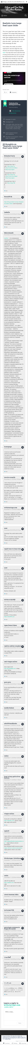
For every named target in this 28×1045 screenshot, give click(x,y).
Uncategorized (9, 121)
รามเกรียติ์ (7, 957)
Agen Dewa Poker (10, 625)
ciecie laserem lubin (11, 894)
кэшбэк (6, 238)
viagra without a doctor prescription (13, 848)
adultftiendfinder (10, 723)
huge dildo (20, 125)
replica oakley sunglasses (13, 646)
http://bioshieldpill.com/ (10, 668)
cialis (6, 875)
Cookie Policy (8, 1038)
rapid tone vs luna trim (12, 549)
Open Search (25, 15)
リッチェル (7, 983)
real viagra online (10, 661)
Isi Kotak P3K (9, 910)
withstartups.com (10, 508)
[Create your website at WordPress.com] (14, 1)
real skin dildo (17, 127)
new (5, 528)
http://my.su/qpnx (10, 178)
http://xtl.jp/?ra (11, 166)
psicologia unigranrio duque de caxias (12, 928)
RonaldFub (8, 197)
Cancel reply (8, 1007)
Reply (22, 156)
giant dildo (8, 125)
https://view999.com (9, 616)
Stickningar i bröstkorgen (13, 858)
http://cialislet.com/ (9, 882)
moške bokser (9, 708)
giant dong (14, 125)
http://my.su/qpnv (10, 169)
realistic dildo (9, 128)
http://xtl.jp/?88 (11, 183)
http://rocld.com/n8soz (11, 168)
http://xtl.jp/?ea (11, 174)
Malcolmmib (8, 233)
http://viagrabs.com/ (9, 820)
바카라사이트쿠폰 (9, 600)
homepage (8, 447)
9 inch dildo (8, 124)
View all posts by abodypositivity (14, 112)
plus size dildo (9, 127)
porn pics (7, 682)
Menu (5, 15)
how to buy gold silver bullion (12, 777)
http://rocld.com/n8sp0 (11, 176)
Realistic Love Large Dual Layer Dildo (12, 24)
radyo (6, 756)
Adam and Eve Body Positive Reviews (14, 8)
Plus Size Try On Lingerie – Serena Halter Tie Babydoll (14, 137)
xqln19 (6, 831)
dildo (4, 52)
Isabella (7, 212)
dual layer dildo (19, 124)
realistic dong (16, 128)
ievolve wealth (9, 477)
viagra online (9, 814)
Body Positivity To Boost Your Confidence (11, 133)
